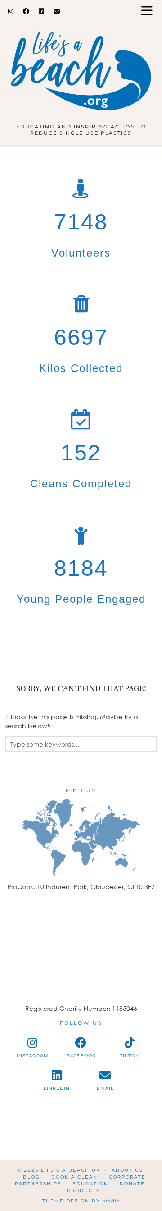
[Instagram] (11, 11)
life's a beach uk (70, 1170)
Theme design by (81, 1201)
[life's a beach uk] (81, 65)
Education (90, 1184)
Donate (132, 1184)
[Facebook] (26, 11)
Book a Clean (74, 1177)
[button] (150, 11)
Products (83, 1190)
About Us (127, 1170)
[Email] (57, 11)
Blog (31, 1177)
